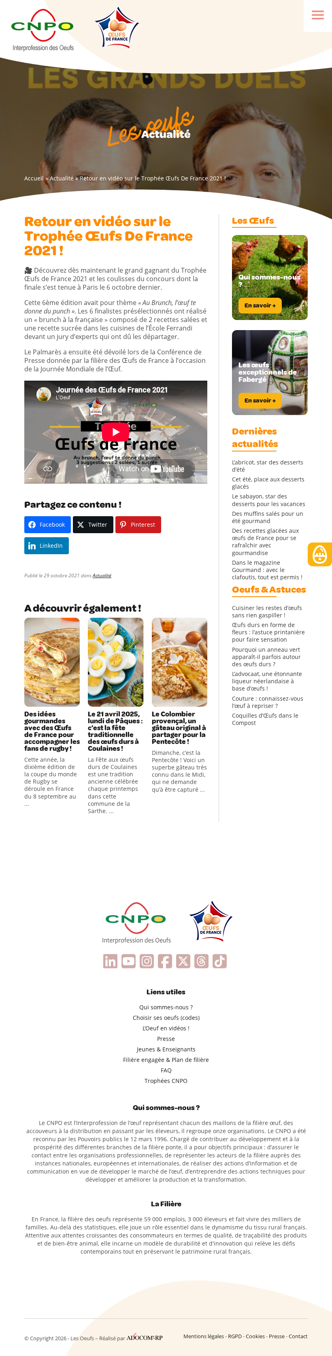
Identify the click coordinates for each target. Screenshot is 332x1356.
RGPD (235, 1336)
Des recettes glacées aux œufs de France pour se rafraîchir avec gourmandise (265, 542)
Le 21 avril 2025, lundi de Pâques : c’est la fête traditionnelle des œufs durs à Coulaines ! (115, 731)
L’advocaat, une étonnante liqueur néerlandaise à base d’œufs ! (267, 681)
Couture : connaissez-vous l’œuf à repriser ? (267, 702)
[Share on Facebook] (31, 698)
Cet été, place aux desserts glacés (268, 483)
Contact (298, 1336)
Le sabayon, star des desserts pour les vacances (268, 500)
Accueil (34, 178)
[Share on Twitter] (48, 698)
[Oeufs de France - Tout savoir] (116, 28)
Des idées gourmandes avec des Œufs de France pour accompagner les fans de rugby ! (52, 731)
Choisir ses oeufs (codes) (166, 1017)
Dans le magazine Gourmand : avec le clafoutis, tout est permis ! (267, 570)
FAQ (166, 1070)
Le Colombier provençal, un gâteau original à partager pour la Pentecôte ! (179, 728)
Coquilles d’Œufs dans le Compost (265, 719)
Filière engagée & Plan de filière (166, 1060)
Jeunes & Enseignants (166, 1049)
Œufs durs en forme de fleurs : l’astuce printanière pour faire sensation (268, 632)
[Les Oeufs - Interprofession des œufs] (43, 28)
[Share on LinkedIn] (64, 698)
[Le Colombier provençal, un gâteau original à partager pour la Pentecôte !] (179, 662)
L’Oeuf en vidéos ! (166, 1028)
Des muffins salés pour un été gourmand (267, 517)
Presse (166, 1038)
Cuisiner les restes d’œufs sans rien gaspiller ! (267, 611)
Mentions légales (203, 1336)
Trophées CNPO (166, 1081)
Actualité (62, 178)
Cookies (255, 1336)
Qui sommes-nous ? (166, 1007)
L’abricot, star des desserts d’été (267, 466)
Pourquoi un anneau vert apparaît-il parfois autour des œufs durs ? (266, 657)
